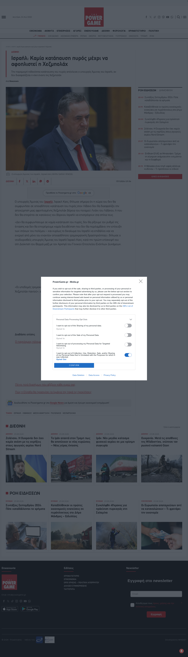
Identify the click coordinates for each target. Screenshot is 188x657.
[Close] (141, 282)
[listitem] (94, 319)
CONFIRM (74, 365)
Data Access (94, 375)
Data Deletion (78, 375)
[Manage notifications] (181, 651)
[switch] (128, 325)
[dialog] (94, 328)
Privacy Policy (110, 375)
